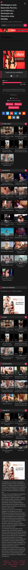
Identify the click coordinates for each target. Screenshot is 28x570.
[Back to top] (23, 565)
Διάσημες (10, 104)
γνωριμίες (14, 566)
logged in (9, 291)
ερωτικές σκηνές (14, 107)
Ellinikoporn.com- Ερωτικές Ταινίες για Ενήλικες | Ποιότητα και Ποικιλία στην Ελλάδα (9, 12)
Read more (13, 94)
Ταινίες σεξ (6, 561)
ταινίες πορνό (7, 562)
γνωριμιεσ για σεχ (13, 564)
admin (16, 98)
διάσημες (19, 104)
